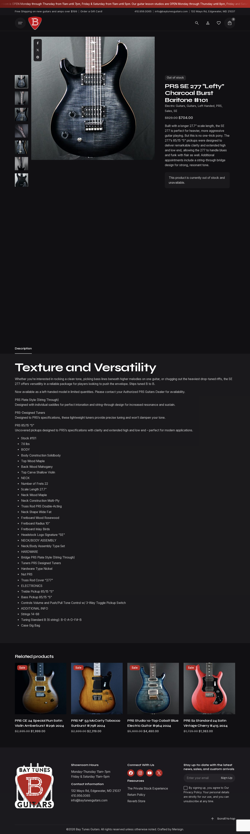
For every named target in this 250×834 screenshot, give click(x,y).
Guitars (191, 106)
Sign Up (226, 778)
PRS (219, 106)
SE (175, 111)
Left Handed (206, 106)
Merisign (177, 829)
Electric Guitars (175, 106)
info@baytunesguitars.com (171, 11)
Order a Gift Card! (91, 11)
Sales (168, 111)
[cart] (229, 23)
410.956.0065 (143, 11)
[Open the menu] (20, 23)
